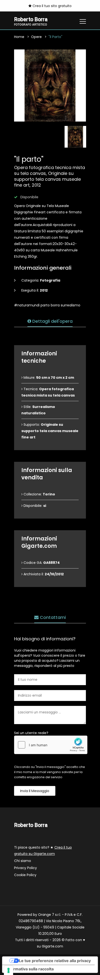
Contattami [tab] (52, 617)
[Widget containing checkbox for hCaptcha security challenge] (50, 745)
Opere (36, 36)
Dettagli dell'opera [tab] (52, 321)
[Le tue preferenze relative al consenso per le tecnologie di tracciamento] (8, 970)
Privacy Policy (25, 867)
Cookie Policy (25, 874)
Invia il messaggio (34, 790)
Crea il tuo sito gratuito (52, 5)
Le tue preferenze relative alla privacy (55, 960)
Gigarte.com (52, 946)
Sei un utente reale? (31, 732)
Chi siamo (22, 860)
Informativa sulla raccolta (30, 968)
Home (19, 36)
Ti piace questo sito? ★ (43, 850)
